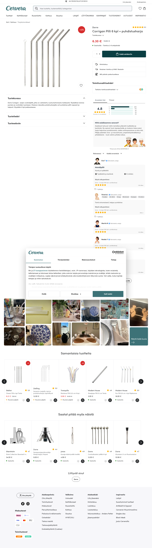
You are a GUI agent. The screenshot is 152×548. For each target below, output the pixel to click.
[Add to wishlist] (81, 85)
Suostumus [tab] (38, 260)
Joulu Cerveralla (122, 521)
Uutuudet (128, 15)
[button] (36, 8)
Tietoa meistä (47, 521)
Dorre (76, 479)
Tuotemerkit (115, 15)
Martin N (104, 223)
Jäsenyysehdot (93, 517)
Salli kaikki (108, 294)
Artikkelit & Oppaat (124, 506)
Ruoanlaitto (70, 506)
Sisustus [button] (59, 15)
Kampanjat (101, 15)
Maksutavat (47, 506)
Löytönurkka (87, 15)
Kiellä (44, 294)
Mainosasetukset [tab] (88, 260)
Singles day (120, 513)
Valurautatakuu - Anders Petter (100, 513)
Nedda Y (104, 239)
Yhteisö (111, 100)
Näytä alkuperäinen (102, 179)
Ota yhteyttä (47, 498)
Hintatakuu (92, 502)
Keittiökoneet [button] (22, 15)
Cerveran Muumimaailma (126, 509)
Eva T (103, 160)
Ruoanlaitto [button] (36, 15)
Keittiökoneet (70, 502)
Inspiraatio (140, 15)
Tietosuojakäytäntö (49, 525)
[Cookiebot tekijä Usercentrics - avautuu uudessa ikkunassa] (114, 252)
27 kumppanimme (40, 271)
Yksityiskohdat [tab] (63, 260)
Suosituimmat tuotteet (125, 502)
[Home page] (16, 10)
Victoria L (104, 194)
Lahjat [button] (76, 15)
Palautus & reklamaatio (51, 513)
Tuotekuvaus (96, 35)
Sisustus (68, 513)
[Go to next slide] (141, 381)
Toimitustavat (47, 502)
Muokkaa (74, 294)
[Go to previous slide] (4, 381)
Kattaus (68, 509)
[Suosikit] (140, 8)
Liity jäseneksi (93, 498)
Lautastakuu (93, 509)
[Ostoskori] (144, 8)
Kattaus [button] (49, 15)
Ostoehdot (46, 517)
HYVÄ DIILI (69, 517)
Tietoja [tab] (113, 260)
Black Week (120, 517)
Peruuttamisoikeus (49, 509)
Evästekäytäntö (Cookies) (52, 529)
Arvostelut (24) (100, 100)
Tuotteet (9, 15)
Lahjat (118, 498)
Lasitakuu (91, 506)
